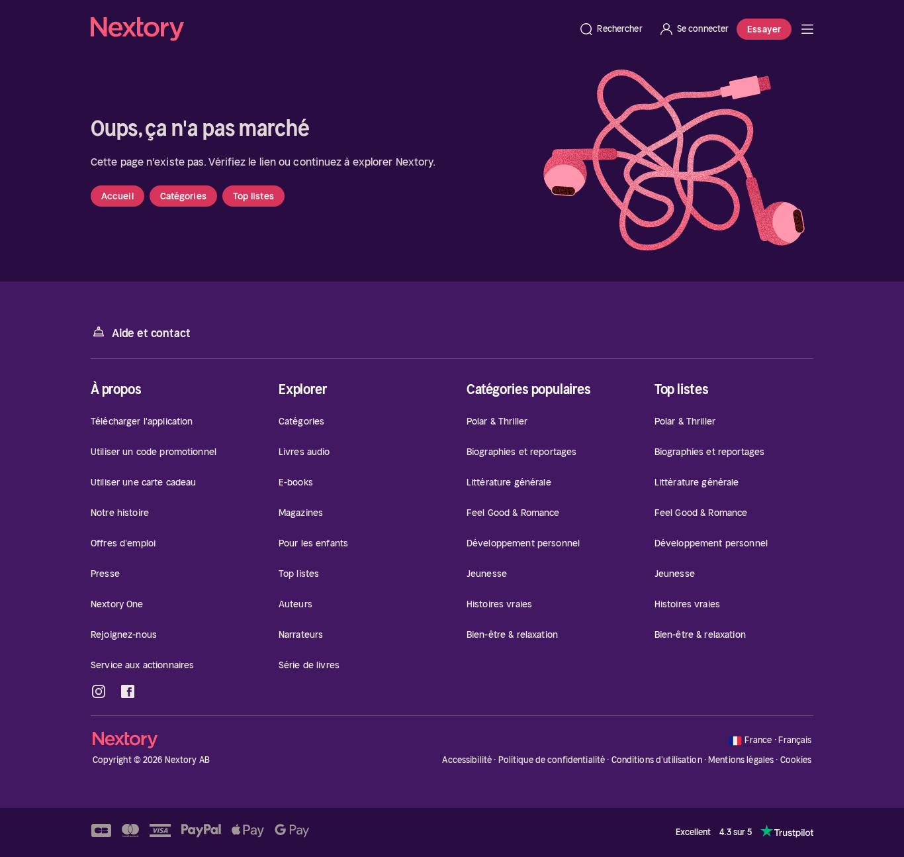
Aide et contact (151, 333)
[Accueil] (330, 29)
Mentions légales (741, 760)
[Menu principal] (807, 29)
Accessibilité (467, 760)
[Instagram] (99, 691)
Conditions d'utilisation (656, 760)
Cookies (796, 760)
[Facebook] (128, 691)
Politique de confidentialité (552, 760)
